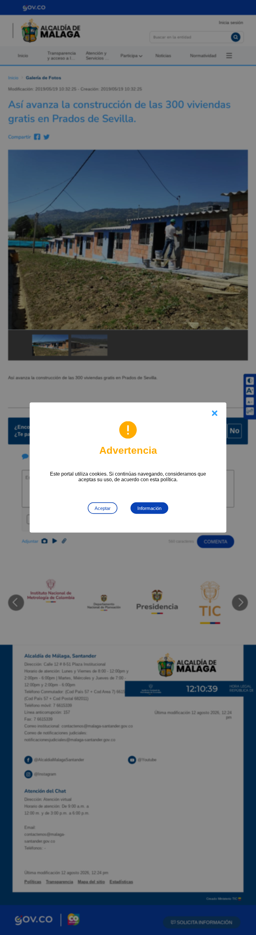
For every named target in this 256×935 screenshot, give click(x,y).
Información (149, 508)
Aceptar (103, 508)
